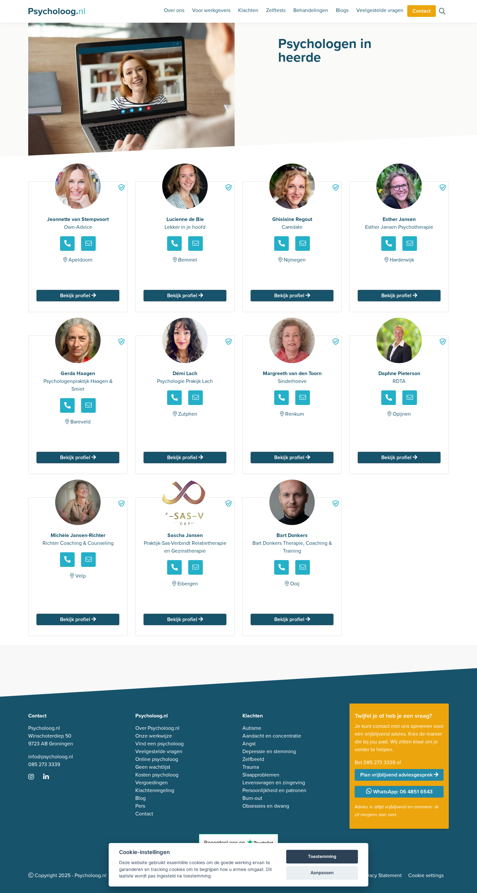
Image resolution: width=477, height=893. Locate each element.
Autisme (251, 728)
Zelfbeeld (253, 759)
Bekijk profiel (76, 295)
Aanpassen (322, 872)
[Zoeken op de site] (442, 12)
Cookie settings (426, 875)
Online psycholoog (156, 759)
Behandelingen (310, 10)
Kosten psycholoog (156, 774)
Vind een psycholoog (159, 743)
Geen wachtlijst (152, 767)
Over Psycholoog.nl (157, 728)
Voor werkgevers (211, 10)
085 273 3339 (44, 764)
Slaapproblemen (260, 774)
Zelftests (276, 10)
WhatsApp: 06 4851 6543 (402, 791)
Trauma (250, 767)
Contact (421, 11)
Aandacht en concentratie (271, 736)
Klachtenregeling (154, 790)
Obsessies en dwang (265, 806)
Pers (140, 806)
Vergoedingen (151, 782)
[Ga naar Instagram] (35, 777)
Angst (249, 743)
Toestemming (322, 856)
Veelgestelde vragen (379, 10)
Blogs (342, 10)
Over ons (174, 10)
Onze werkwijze (153, 736)
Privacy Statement (381, 875)
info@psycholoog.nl (50, 756)
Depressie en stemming (269, 751)
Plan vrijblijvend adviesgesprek (397, 774)
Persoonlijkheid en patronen (274, 790)
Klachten (248, 10)
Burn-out (252, 798)
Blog (140, 798)
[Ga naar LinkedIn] (50, 777)
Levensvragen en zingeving (273, 782)
